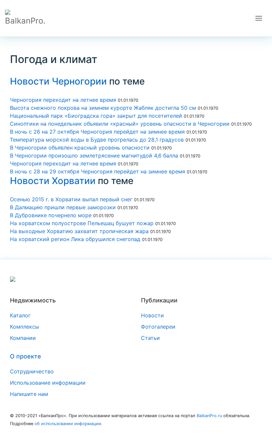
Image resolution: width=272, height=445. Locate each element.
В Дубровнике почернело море (51, 215)
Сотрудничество (32, 371)
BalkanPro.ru (209, 415)
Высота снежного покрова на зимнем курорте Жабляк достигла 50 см (103, 107)
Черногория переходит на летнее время (63, 99)
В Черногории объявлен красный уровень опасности (80, 147)
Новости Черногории (58, 81)
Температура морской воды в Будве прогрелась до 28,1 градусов (97, 139)
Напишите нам (29, 394)
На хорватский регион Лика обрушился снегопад (75, 239)
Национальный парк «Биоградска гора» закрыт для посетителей (96, 115)
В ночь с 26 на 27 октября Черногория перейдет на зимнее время (97, 131)
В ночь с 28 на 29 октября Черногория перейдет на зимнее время (97, 171)
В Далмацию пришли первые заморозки (63, 207)
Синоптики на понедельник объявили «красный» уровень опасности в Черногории (120, 123)
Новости (152, 315)
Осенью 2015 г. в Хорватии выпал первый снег (71, 199)
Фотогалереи (158, 326)
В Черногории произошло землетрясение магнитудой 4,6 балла (94, 155)
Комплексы (24, 326)
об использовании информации (67, 423)
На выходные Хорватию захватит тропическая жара (79, 231)
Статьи (150, 338)
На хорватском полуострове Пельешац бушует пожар (82, 223)
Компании (23, 338)
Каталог (20, 315)
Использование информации (48, 382)
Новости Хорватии (53, 180)
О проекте (25, 356)
